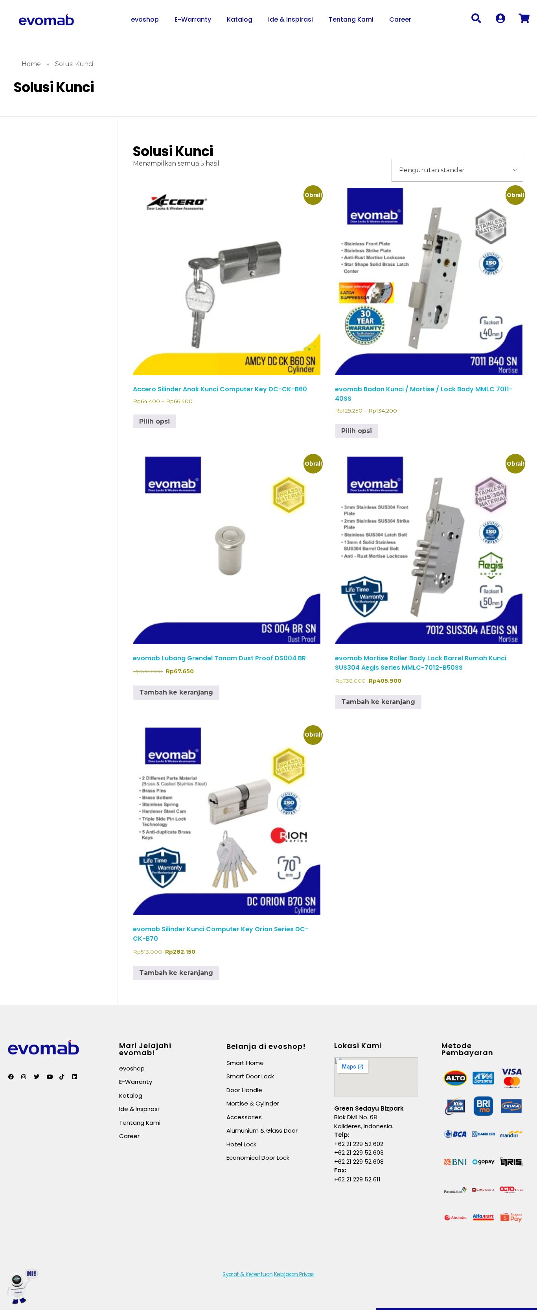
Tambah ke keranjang (176, 692)
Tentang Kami (351, 19)
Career (400, 19)
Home (31, 64)
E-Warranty (193, 19)
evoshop (145, 19)
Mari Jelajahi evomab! (145, 1049)
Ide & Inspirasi (290, 19)
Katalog (239, 19)
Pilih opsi (154, 421)
